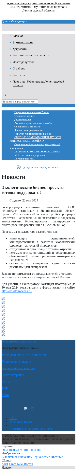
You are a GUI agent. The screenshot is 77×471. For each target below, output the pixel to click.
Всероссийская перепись (18, 368)
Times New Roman (21, 464)
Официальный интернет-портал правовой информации (34, 146)
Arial (5, 464)
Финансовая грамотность (28, 130)
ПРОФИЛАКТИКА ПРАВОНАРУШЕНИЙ (37, 151)
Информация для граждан (19, 341)
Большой (35, 449)
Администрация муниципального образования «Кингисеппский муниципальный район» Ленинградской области (38, 7)
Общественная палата (16, 361)
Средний (22, 449)
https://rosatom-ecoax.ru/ (17, 291)
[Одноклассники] (7, 408)
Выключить (9, 457)
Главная (18, 35)
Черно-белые (41, 457)
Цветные (57, 457)
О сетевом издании (22, 421)
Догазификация (22, 119)
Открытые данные (24, 116)
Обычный (8, 449)
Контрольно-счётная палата (31, 55)
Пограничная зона (24, 158)
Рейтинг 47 (9, 381)
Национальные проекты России (31, 112)
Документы (20, 48)
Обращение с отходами (27, 126)
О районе (19, 68)
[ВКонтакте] (13, 408)
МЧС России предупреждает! (30, 155)
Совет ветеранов (13, 375)
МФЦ (5, 395)
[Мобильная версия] (21, 408)
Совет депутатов (23, 62)
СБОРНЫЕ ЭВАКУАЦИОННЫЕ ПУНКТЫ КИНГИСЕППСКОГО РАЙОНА (35, 139)
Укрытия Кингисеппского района (32, 133)
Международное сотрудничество (24, 354)
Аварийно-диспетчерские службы (33, 123)
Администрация (23, 42)
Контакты (19, 75)
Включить (25, 457)
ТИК (5, 388)
